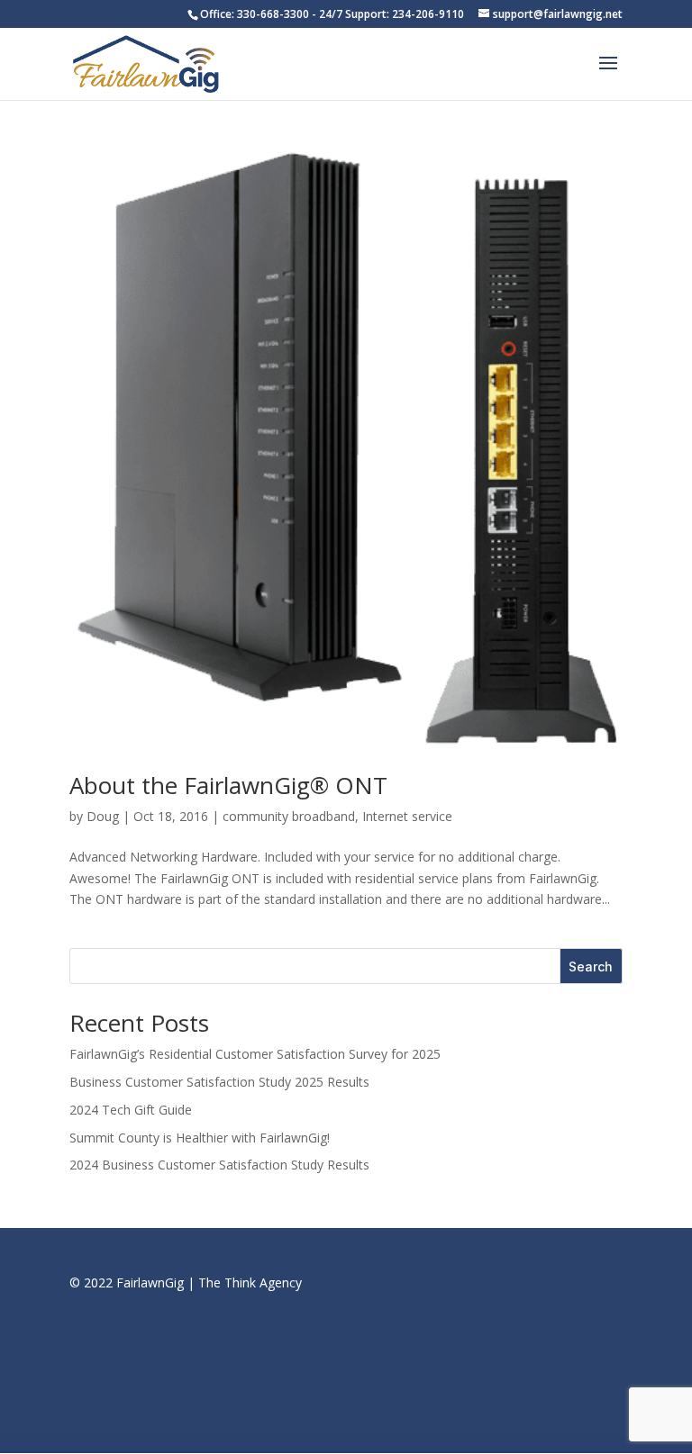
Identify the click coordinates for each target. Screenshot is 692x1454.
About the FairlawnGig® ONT (228, 785)
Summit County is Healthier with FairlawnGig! (199, 1137)
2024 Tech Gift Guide (130, 1109)
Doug (102, 816)
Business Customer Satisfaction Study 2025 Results (219, 1081)
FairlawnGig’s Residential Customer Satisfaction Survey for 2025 (255, 1053)
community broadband (289, 816)
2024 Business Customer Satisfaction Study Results (219, 1164)
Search (591, 966)
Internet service (407, 816)
